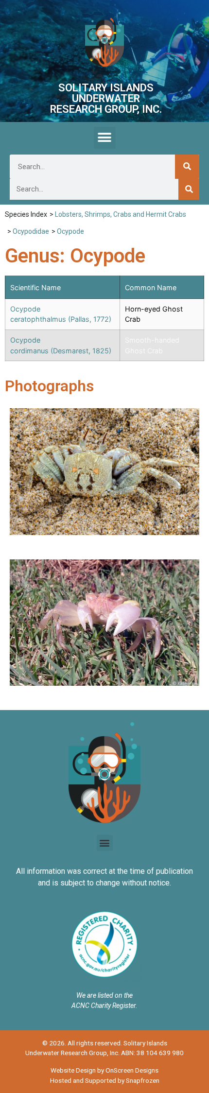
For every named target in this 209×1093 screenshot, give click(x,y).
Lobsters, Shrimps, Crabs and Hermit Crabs (120, 214)
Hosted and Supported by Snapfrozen (104, 1080)
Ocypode (70, 231)
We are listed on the (104, 995)
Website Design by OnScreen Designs (104, 1070)
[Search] (187, 167)
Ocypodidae (31, 231)
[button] (105, 138)
